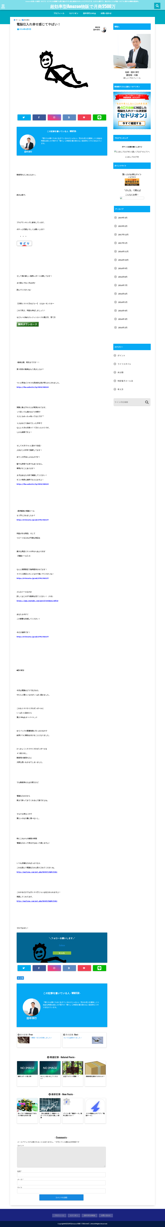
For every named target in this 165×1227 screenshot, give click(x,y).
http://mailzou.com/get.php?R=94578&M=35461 (37, 901)
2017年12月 (123, 234)
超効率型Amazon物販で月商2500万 (83, 6)
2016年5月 (122, 302)
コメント (20, 1146)
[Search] (147, 402)
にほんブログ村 (132, 157)
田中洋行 (96, 30)
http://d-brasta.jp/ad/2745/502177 (33, 520)
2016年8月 (122, 277)
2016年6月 (122, 294)
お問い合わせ (106, 13)
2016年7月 (122, 285)
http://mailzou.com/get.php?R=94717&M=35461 (37, 872)
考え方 (120, 389)
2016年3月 (122, 319)
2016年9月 (122, 268)
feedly (62, 953)
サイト (19, 1187)
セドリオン (73, 13)
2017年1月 (122, 243)
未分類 (20, 978)
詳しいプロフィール (132, 78)
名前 (19, 1171)
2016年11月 (123, 251)
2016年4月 (122, 310)
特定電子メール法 (125, 381)
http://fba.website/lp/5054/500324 (33, 387)
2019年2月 (122, 226)
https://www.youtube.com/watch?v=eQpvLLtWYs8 (37, 601)
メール (20, 1179)
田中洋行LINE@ (89, 13)
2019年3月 (122, 217)
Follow (62, 945)
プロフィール (59, 13)
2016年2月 (122, 327)
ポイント (121, 355)
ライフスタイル (124, 364)
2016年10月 (123, 260)
